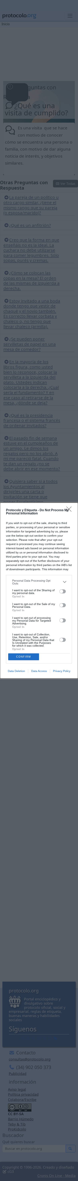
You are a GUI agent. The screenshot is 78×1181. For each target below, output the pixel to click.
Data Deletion (16, 671)
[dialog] (39, 591)
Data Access (39, 671)
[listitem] (39, 582)
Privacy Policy (61, 671)
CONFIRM (23, 656)
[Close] (70, 510)
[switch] (62, 591)
